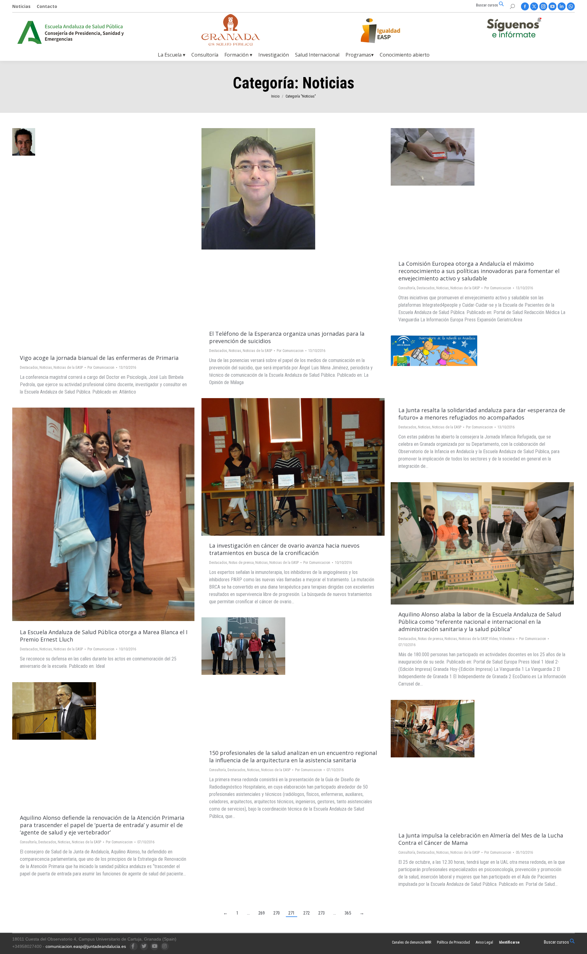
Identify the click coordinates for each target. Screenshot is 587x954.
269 (261, 913)
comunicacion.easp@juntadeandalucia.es (86, 946)
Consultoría (406, 288)
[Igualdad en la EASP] (390, 30)
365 (348, 913)
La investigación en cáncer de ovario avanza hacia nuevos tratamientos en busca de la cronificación (284, 549)
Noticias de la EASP (68, 367)
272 (306, 913)
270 (276, 913)
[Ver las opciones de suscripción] (513, 29)
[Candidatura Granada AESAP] (230, 43)
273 (321, 913)
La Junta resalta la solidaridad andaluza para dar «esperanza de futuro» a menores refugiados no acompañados (481, 413)
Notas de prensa (241, 562)
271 (291, 913)
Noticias (45, 367)
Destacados (29, 367)
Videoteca (507, 639)
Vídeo (493, 639)
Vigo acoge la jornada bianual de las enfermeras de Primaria (99, 357)
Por (100, 367)
